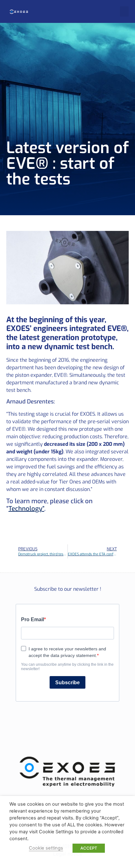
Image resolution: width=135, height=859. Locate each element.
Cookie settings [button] (46, 848)
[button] (124, 11)
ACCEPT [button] (88, 848)
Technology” (26, 508)
